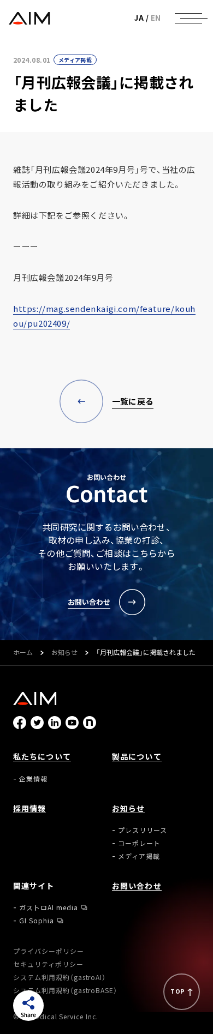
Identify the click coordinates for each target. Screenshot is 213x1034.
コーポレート (139, 843)
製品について (137, 756)
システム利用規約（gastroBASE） (65, 990)
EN (156, 18)
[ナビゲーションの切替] (188, 18)
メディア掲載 (75, 60)
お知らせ (64, 653)
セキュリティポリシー (48, 964)
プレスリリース (142, 830)
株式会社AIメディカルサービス (29, 18)
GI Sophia (36, 920)
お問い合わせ (137, 885)
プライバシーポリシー (48, 951)
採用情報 (29, 808)
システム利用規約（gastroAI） (59, 977)
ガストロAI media (48, 907)
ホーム (23, 653)
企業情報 (33, 779)
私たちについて (42, 756)
